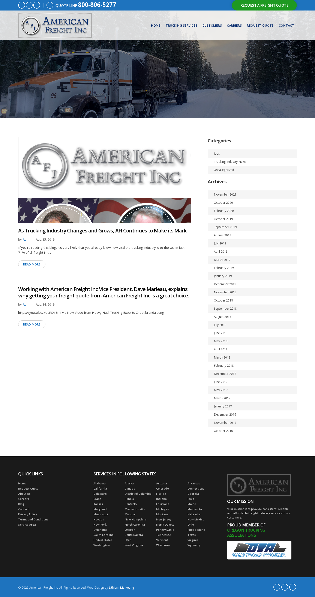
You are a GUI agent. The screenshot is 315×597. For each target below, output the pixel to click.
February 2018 (224, 365)
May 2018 (221, 341)
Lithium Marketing (121, 587)
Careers (23, 499)
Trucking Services (181, 25)
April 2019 (221, 251)
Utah (128, 540)
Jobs (217, 153)
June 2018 (221, 333)
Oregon (130, 530)
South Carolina (103, 535)
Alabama (99, 483)
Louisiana (162, 504)
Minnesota (195, 509)
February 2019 (224, 268)
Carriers (234, 25)
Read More (31, 264)
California (100, 488)
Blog (21, 504)
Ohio (191, 524)
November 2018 (225, 292)
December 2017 (225, 374)
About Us (24, 494)
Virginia (193, 540)
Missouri (130, 514)
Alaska (129, 483)
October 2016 (223, 431)
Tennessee (163, 535)
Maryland (100, 509)
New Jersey (163, 519)
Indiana (161, 499)
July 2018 (220, 325)
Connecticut (196, 488)
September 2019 (225, 227)
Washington (101, 545)
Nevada (98, 519)
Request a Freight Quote (264, 5)
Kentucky (131, 504)
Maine (192, 504)
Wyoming (194, 545)
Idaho (97, 499)
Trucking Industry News (230, 162)
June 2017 (221, 382)
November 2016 (225, 423)
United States (102, 540)
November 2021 (225, 194)
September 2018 (225, 308)
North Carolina (135, 524)
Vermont (162, 540)
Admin (27, 239)
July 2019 (220, 243)
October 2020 (223, 203)
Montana (162, 514)
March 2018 (222, 357)
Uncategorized (224, 170)
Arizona (161, 483)
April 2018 (221, 349)
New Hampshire (136, 519)
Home (155, 25)
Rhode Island (196, 530)
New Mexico (196, 519)
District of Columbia (138, 494)
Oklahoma (100, 530)
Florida (161, 494)
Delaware (100, 494)
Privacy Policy (27, 514)
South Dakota (134, 535)
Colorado (162, 488)
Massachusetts (135, 509)
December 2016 (225, 414)
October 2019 (223, 219)
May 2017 (221, 390)
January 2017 (223, 406)
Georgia (193, 494)
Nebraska (194, 514)
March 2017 (222, 398)
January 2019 (223, 276)
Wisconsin (163, 545)
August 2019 (222, 235)
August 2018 (222, 317)
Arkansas (194, 483)
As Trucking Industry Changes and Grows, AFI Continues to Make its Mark (102, 230)
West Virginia (134, 545)
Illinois (129, 499)
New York (99, 524)
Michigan (162, 509)
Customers (212, 25)
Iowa (191, 499)
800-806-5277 (97, 4)
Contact (286, 25)
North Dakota (165, 524)
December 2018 (225, 284)
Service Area (27, 524)
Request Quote (260, 25)
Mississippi (100, 514)
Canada (130, 488)
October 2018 (223, 300)
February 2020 (224, 211)
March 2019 (222, 260)
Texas (192, 535)
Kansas (98, 504)
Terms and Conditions (33, 519)
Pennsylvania (165, 530)
